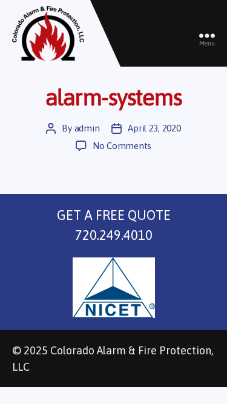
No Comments (122, 146)
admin (87, 128)
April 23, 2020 (154, 128)
